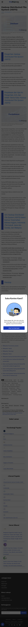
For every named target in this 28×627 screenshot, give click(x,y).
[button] (26, 296)
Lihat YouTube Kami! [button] (14, 328)
